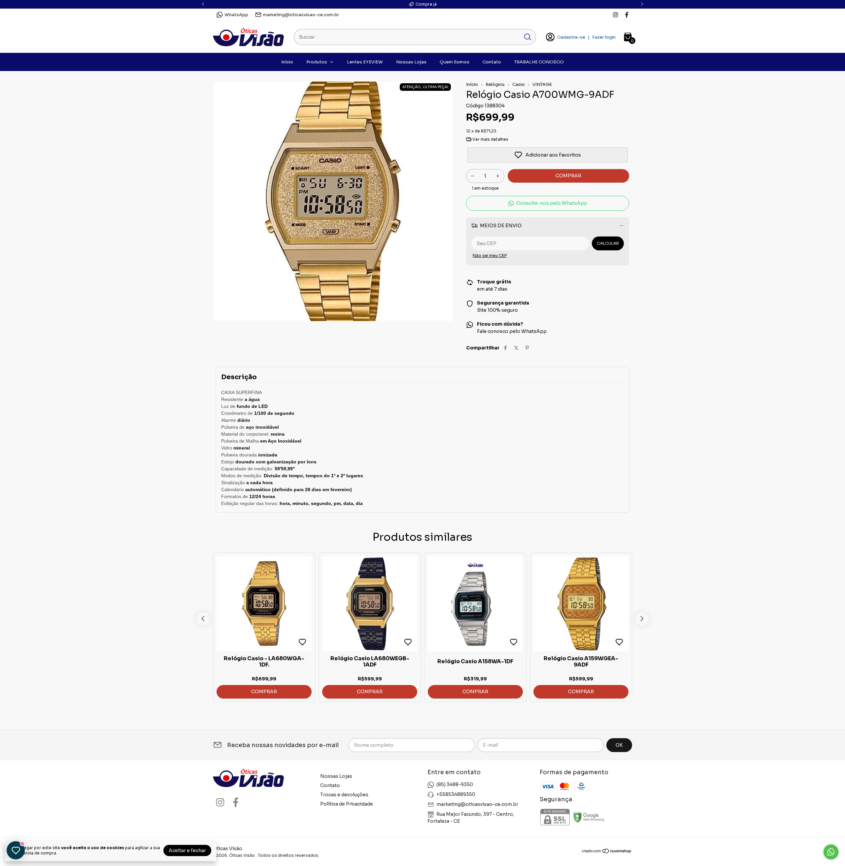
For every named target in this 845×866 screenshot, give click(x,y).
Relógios (495, 84)
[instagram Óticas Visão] (615, 14)
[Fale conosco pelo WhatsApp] (831, 852)
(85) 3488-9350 (454, 784)
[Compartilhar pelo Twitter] (516, 347)
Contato (492, 62)
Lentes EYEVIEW (365, 62)
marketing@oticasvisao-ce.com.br (301, 15)
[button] (547, 203)
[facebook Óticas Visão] (626, 14)
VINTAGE (542, 84)
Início (287, 62)
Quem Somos (454, 62)
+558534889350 (455, 794)
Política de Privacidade (346, 804)
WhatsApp (236, 15)
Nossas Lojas (411, 62)
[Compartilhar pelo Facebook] (505, 347)
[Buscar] (527, 36)
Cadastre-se (571, 37)
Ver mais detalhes (489, 139)
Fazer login (604, 37)
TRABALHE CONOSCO (539, 62)
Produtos (316, 62)
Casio (518, 84)
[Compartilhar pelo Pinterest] (527, 347)
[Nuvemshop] (607, 852)
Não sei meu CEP (490, 255)
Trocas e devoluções (344, 795)
